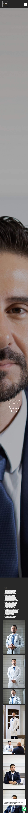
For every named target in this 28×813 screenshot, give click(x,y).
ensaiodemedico (9, 595)
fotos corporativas (10, 605)
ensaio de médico (10, 593)
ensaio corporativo (10, 591)
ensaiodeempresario (10, 602)
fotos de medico (9, 607)
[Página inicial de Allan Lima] (5, 4)
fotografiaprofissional (11, 612)
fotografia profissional (11, 609)
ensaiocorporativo (10, 598)
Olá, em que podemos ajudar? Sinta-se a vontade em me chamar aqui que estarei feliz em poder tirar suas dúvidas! (13, 802)
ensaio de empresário (11, 600)
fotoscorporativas (10, 616)
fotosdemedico (9, 614)
